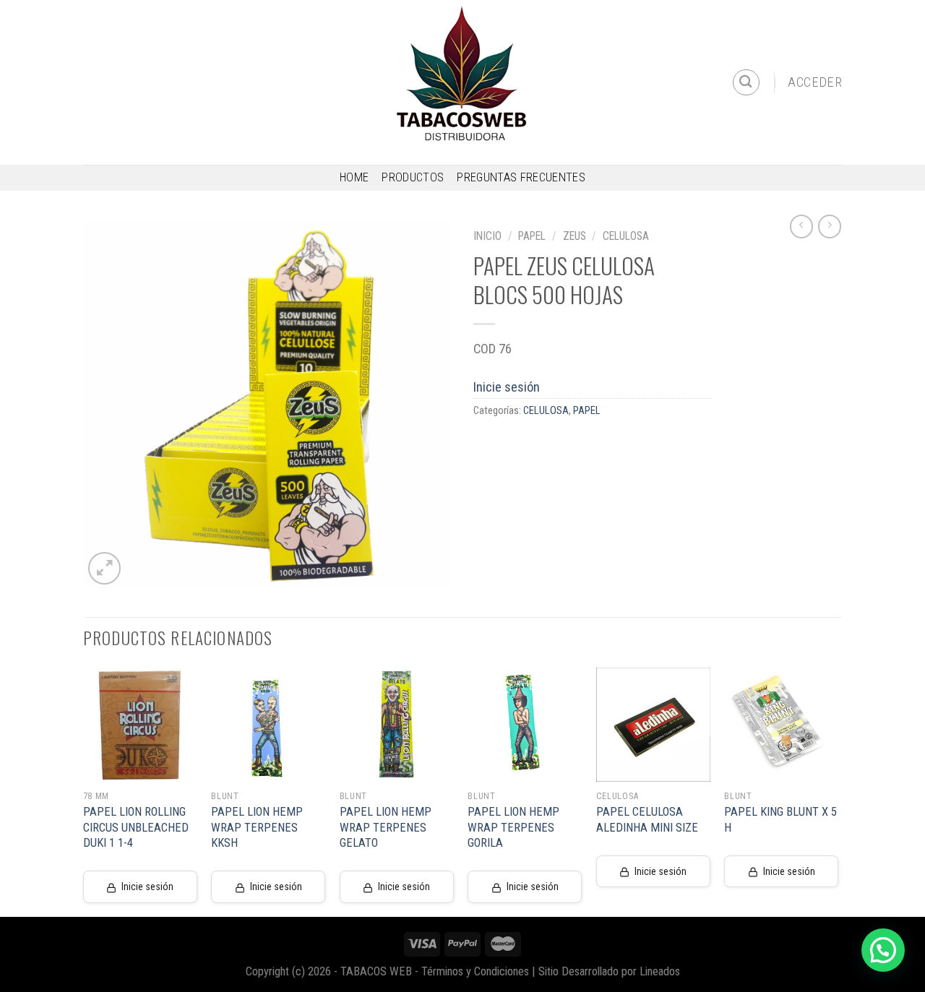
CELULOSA (626, 236)
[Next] (837, 790)
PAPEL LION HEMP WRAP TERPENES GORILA (513, 827)
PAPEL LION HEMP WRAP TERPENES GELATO (385, 827)
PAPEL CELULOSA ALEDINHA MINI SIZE (647, 819)
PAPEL (532, 236)
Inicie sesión (506, 386)
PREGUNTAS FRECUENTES (521, 177)
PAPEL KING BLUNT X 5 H (780, 819)
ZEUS (574, 236)
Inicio (487, 236)
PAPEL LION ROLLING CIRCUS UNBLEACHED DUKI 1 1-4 (136, 827)
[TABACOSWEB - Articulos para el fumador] (462, 82)
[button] (883, 950)
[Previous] (84, 790)
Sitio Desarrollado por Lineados (609, 971)
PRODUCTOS (413, 177)
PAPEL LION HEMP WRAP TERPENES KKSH (257, 827)
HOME (354, 177)
